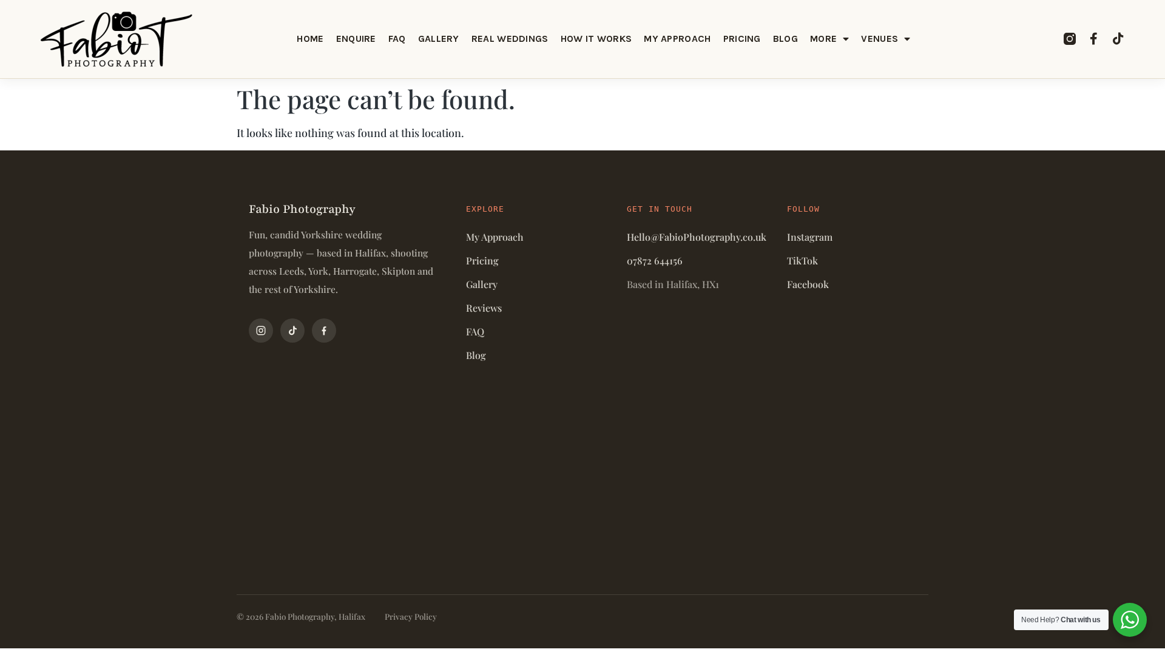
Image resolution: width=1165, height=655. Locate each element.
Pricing (742, 38)
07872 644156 (655, 260)
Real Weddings (510, 38)
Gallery (438, 38)
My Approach (677, 38)
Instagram (809, 236)
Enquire (356, 38)
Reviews (484, 307)
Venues (879, 38)
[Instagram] (261, 330)
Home (310, 38)
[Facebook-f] (1094, 39)
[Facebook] (324, 330)
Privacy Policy (411, 616)
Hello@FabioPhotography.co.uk (691, 236)
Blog (785, 38)
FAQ (397, 38)
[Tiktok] (1118, 39)
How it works (596, 38)
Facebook (808, 284)
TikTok (802, 260)
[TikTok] (292, 330)
